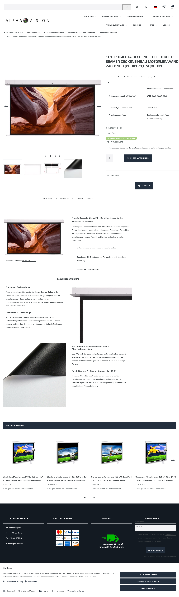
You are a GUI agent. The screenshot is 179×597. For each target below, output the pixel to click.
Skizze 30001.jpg (29, 260)
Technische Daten (64, 198)
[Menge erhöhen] (116, 158)
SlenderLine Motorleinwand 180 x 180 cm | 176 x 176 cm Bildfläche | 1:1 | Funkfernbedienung (156, 478)
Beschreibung (46, 198)
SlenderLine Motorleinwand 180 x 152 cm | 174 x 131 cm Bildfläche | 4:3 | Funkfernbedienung (111, 478)
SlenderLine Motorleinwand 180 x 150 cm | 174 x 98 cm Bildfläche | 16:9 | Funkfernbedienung (67, 478)
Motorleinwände (136, 16)
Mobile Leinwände (162, 16)
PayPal (45, 591)
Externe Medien (29, 591)
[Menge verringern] (120, 158)
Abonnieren (157, 550)
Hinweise (91, 198)
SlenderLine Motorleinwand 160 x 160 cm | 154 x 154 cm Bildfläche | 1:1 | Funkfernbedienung (23, 478)
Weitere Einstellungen (76, 591)
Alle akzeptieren (148, 574)
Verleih (167, 25)
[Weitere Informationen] (108, 82)
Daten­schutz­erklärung (15, 582)
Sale (152, 25)
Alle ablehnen (148, 588)
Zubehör (137, 25)
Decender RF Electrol (107, 33)
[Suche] (126, 7)
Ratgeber (89, 16)
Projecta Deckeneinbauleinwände (81, 33)
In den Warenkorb (139, 158)
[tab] (46, 198)
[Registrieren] (146, 7)
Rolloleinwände (110, 16)
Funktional (60, 591)
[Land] (155, 7)
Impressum (32, 582)
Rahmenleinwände (115, 25)
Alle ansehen (167, 426)
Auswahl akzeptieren (148, 581)
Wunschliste (117, 142)
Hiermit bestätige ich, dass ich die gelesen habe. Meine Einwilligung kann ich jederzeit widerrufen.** (157, 537)
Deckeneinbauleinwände (54, 33)
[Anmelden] (137, 7)
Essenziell (11, 591)
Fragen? (80, 198)
